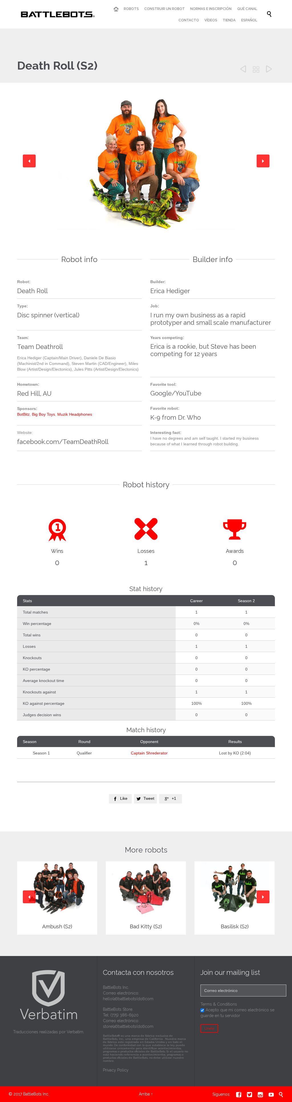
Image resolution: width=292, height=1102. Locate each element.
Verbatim (75, 1032)
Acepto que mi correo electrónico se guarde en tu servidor (237, 1013)
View (57, 898)
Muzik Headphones (74, 414)
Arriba (144, 1094)
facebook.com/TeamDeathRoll (62, 441)
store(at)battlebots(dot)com (128, 1026)
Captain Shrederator (149, 753)
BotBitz (23, 414)
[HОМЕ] (115, 9)
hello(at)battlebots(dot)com (128, 999)
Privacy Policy (116, 1070)
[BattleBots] (56, 14)
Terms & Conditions (218, 1004)
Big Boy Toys (43, 414)
